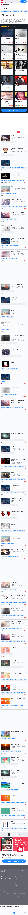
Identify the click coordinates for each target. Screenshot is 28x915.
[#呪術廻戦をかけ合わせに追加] (11, 11)
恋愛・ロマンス (18, 874)
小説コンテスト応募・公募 (6, 878)
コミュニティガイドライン (20, 891)
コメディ (16, 887)
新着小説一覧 (3, 874)
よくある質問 (23, 893)
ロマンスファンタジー (19, 876)
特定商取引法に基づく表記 (15, 893)
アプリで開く (23, 1)
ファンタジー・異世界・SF (20, 878)
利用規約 (4, 891)
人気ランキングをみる (14, 110)
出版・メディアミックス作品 (6, 880)
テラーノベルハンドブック (11, 891)
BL (15, 883)
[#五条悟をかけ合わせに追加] (22, 11)
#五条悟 (16, 11)
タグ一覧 (2, 876)
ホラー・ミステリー (18, 880)
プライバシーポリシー (12, 896)
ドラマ (16, 885)
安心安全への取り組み (6, 893)
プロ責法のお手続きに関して (19, 894)
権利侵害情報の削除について (9, 894)
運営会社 (18, 896)
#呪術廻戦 (5, 11)
